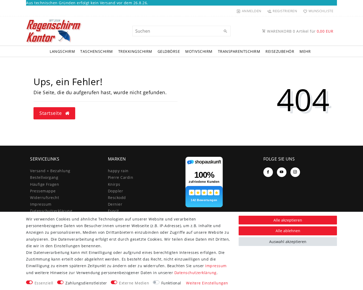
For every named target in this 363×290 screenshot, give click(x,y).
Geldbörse (169, 51)
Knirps (114, 184)
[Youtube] (281, 172)
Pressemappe (43, 190)
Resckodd (117, 197)
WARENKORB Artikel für (300, 31)
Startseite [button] (51, 113)
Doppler (115, 190)
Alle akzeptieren (287, 220)
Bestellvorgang (44, 177)
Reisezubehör (279, 51)
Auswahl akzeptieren (287, 241)
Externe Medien (134, 282)
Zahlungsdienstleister (86, 282)
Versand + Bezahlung (50, 170)
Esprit (113, 210)
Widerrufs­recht (44, 197)
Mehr (305, 51)
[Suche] (225, 31)
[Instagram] (295, 172)
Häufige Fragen (44, 184)
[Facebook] (268, 172)
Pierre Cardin (120, 177)
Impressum (41, 204)
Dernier (115, 204)
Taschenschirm (96, 51)
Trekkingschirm (135, 51)
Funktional (171, 282)
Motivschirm (199, 51)
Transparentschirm (239, 51)
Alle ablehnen (288, 230)
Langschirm (62, 51)
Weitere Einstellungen (207, 282)
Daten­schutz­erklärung (51, 210)
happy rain (118, 170)
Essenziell (44, 282)
